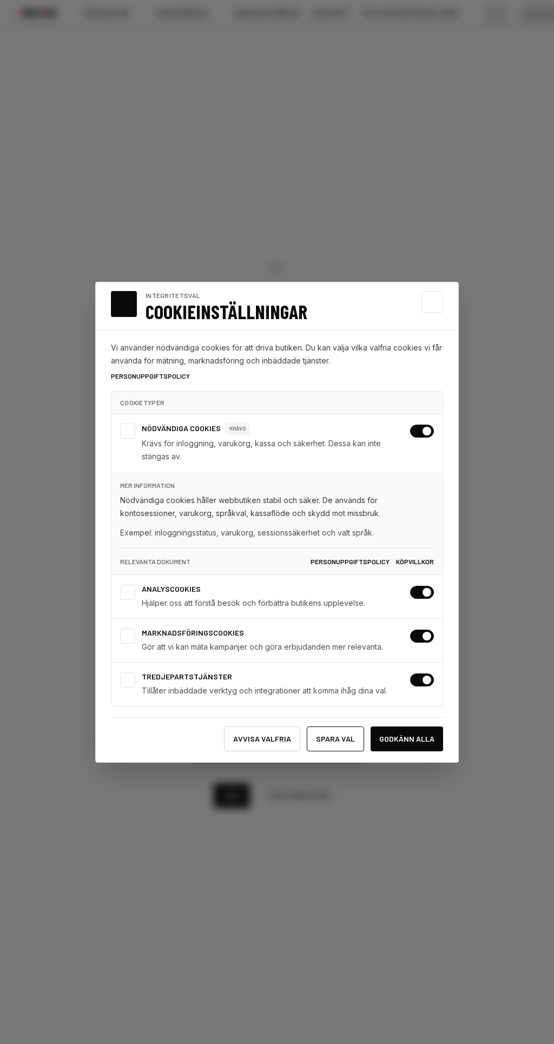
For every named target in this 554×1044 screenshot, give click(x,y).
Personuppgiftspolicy (150, 376)
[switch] (422, 431)
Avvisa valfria (262, 738)
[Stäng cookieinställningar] (432, 302)
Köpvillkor (415, 561)
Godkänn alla (406, 738)
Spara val (335, 738)
